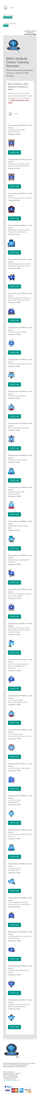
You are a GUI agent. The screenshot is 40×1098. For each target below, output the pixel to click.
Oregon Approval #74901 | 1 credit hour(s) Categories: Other (20, 230)
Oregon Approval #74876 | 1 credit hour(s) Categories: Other (20, 363)
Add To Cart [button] (14, 152)
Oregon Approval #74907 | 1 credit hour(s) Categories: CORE (20, 767)
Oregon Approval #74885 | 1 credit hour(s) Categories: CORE (20, 331)
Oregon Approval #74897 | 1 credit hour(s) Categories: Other (20, 130)
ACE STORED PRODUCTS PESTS (20, 198)
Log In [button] (5, 25)
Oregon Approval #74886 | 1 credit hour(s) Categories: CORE (20, 800)
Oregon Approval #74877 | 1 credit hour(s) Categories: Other (20, 629)
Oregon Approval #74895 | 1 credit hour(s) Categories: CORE (20, 264)
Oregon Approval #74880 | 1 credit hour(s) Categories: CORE (20, 492)
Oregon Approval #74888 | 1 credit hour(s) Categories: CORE (20, 700)
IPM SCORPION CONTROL (17, 332)
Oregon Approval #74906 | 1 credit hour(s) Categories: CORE (20, 665)
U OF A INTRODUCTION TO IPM (19, 768)
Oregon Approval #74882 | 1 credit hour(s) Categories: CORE (20, 560)
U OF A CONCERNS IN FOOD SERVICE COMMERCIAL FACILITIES (18, 666)
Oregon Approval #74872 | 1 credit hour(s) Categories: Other (20, 164)
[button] (11, 143)
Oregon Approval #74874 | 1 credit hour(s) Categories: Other (20, 197)
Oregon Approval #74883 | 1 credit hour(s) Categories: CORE (20, 594)
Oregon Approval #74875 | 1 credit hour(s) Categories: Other (20, 395)
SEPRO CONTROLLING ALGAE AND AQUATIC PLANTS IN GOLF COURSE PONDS (19, 630)
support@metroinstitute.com (11, 1080)
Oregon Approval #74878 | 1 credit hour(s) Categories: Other (20, 427)
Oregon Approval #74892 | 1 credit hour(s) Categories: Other (20, 526)
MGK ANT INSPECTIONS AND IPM (20, 364)
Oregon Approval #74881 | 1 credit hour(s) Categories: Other (20, 868)
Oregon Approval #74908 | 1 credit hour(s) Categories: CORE (20, 970)
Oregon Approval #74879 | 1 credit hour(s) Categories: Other (20, 459)
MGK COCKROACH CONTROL (18, 428)
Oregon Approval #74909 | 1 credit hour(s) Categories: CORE (20, 936)
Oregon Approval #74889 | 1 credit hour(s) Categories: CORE (20, 734)
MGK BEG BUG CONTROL (17, 396)
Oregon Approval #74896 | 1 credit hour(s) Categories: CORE (20, 298)
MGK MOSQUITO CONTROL (17, 460)
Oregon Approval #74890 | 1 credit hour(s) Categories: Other (20, 834)
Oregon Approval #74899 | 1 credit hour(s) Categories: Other (20, 902)
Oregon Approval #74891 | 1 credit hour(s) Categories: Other (20, 1004)
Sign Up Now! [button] (7, 17)
